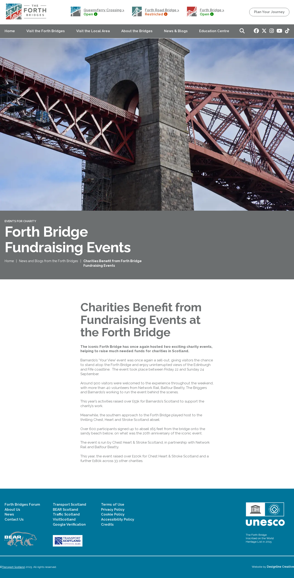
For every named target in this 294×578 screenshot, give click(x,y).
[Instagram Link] (271, 31)
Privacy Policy (112, 509)
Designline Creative (280, 566)
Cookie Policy (112, 514)
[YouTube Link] (279, 31)
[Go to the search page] (242, 31)
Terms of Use (112, 504)
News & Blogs (176, 31)
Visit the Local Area (93, 31)
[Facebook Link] (256, 31)
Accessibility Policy (117, 519)
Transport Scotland (69, 504)
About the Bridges (137, 31)
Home (10, 31)
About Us (12, 509)
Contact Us (14, 519)
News (9, 514)
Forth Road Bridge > (162, 10)
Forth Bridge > (212, 10)
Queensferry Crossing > (104, 10)
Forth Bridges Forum (22, 504)
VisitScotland (64, 519)
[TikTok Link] (287, 31)
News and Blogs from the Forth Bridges (48, 261)
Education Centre (214, 31)
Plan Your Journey (269, 12)
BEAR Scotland (65, 509)
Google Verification (69, 524)
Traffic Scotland (66, 514)
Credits (107, 524)
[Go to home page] (27, 19)
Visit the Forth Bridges (45, 31)
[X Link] (264, 31)
